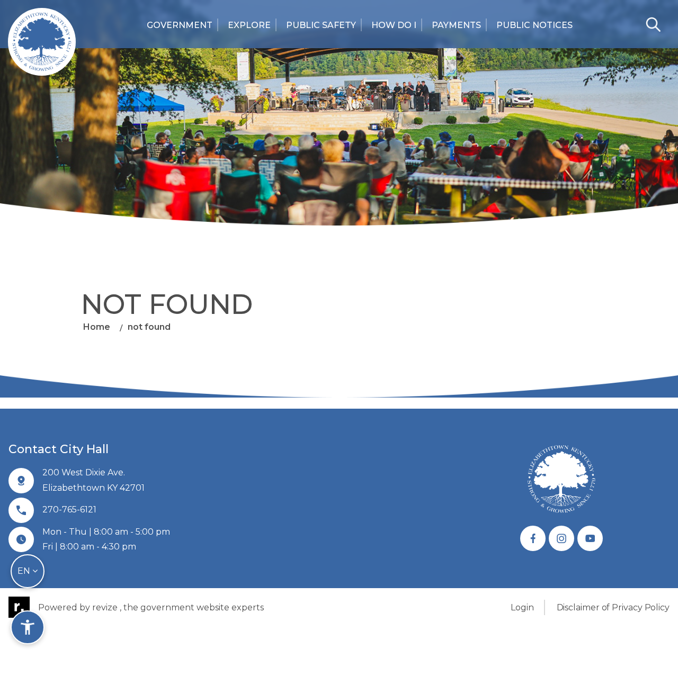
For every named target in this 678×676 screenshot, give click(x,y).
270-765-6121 (69, 509)
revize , (106, 607)
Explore (249, 25)
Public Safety (321, 25)
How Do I (393, 25)
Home (96, 327)
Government (179, 25)
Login (522, 607)
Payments (456, 25)
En (24, 571)
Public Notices (534, 25)
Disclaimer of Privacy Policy (613, 607)
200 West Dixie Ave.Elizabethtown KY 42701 (93, 480)
